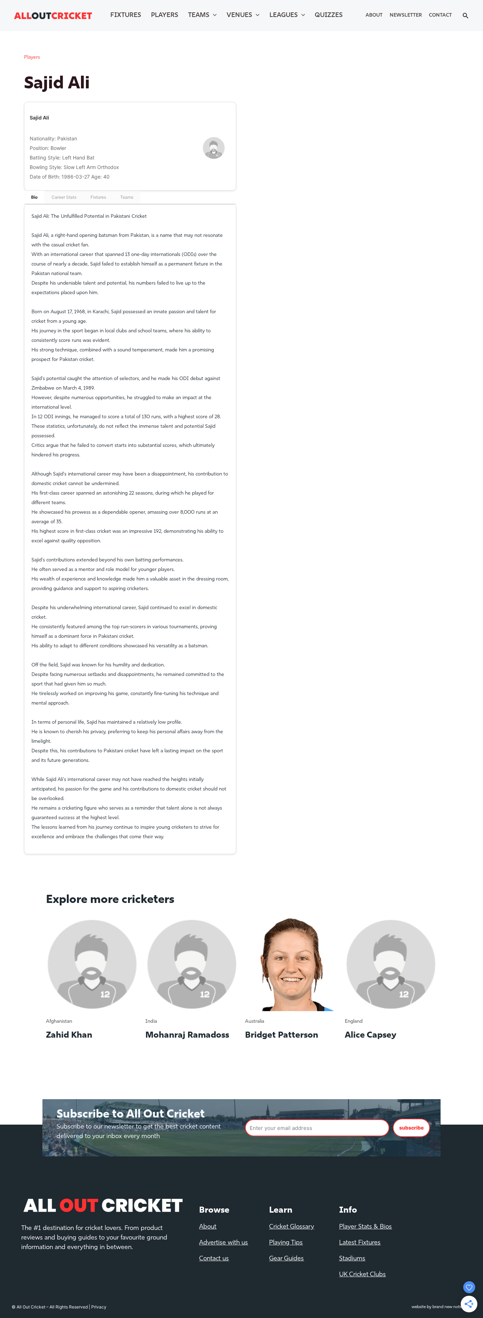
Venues (239, 15)
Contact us (214, 1259)
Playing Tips (286, 1243)
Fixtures (125, 15)
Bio (34, 197)
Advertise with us (223, 1243)
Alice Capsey (370, 1035)
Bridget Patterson (281, 1035)
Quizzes (329, 15)
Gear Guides (286, 1259)
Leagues (283, 15)
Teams (198, 15)
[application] (213, 15)
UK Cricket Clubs (362, 1275)
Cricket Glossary (291, 1227)
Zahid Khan (69, 1035)
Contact (440, 15)
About (374, 15)
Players (164, 15)
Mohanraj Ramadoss (187, 1035)
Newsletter (406, 15)
